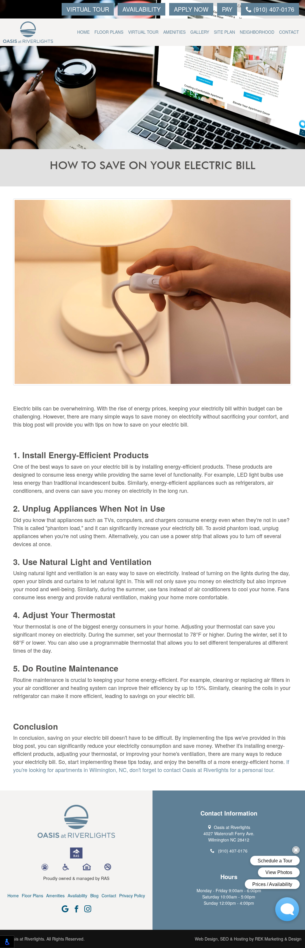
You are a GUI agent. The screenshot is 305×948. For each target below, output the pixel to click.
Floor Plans (108, 32)
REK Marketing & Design (278, 939)
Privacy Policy (132, 895)
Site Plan (224, 32)
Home (83, 32)
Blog (94, 895)
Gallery (199, 32)
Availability (141, 9)
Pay (227, 9)
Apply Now (191, 9)
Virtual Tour (87, 9)
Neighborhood (257, 32)
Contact (289, 32)
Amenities (174, 32)
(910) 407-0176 (273, 9)
